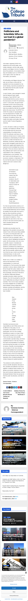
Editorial (9, 548)
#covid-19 (21, 48)
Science (8, 28)
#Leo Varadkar (12, 52)
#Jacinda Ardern (13, 50)
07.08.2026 (7, 554)
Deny (14, 591)
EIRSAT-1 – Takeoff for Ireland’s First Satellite (12, 444)
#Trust (15, 58)
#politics (20, 54)
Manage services (13, 584)
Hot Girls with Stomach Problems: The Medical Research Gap (12, 430)
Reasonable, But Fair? (8, 491)
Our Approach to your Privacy (17, 598)
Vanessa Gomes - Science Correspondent (15, 45)
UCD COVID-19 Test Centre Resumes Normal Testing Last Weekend (7, 394)
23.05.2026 (7, 569)
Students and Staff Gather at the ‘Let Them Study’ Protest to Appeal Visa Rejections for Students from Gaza (13, 481)
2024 (5, 456)
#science (11, 56)
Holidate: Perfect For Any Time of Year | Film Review (19, 392)
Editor (14, 432)
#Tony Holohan (18, 56)
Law (8, 565)
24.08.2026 (7, 523)
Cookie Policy (7, 598)
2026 (5, 426)
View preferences (14, 595)
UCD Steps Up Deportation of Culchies (12, 475)
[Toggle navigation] (14, 21)
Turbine (8, 517)
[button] (26, 572)
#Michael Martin (13, 54)
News (8, 456)
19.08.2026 (7, 538)
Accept (14, 588)
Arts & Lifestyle (10, 426)
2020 (5, 28)
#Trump (11, 58)
